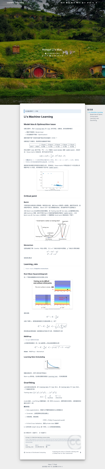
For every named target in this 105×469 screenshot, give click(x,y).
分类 (73, 2)
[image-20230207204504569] (52, 229)
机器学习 (35, 432)
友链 (89, 2)
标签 (79, 2)
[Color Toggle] (96, 2)
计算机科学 (28, 432)
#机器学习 (43, 432)
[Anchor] (22, 116)
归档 (68, 2)
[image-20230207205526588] (52, 180)
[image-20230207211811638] (52, 364)
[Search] (93, 2)
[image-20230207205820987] (52, 294)
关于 (84, 2)
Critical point (94, 116)
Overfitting (93, 120)
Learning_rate (94, 118)
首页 (63, 2)
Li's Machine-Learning (96, 112)
